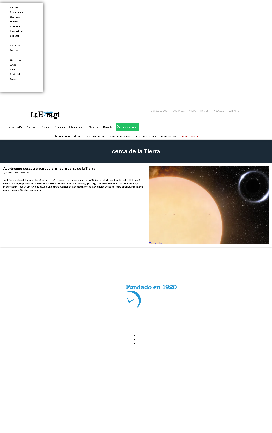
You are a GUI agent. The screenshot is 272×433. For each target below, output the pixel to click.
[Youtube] (266, 98)
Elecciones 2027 (169, 136)
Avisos (13, 65)
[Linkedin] (254, 98)
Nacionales (15, 17)
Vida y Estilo (156, 242)
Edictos (13, 69)
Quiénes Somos (17, 60)
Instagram (15, 385)
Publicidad (15, 74)
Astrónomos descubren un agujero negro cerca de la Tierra (49, 168)
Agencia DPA (8, 173)
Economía (15, 26)
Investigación (16, 12)
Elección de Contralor (120, 136)
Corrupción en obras (146, 136)
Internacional (16, 31)
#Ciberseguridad (190, 136)
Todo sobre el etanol (95, 136)
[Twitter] (260, 98)
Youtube (14, 396)
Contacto (14, 79)
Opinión (14, 21)
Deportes (14, 50)
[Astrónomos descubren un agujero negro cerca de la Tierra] (209, 205)
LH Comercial (16, 45)
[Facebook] (243, 98)
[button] (268, 127)
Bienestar (14, 36)
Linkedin (14, 388)
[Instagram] (249, 98)
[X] (5, 393)
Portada (14, 7)
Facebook (15, 381)
